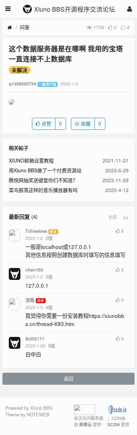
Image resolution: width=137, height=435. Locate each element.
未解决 (19, 70)
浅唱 (29, 300)
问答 (25, 27)
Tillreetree (36, 231)
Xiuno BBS (41, 407)
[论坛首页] (9, 27)
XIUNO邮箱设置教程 (31, 160)
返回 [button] (68, 378)
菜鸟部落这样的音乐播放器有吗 (43, 189)
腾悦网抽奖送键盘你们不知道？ (43, 180)
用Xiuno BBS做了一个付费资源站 (45, 170)
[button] (112, 217)
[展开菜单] (8, 9)
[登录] (129, 8)
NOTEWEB (38, 414)
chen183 (34, 270)
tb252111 (34, 338)
